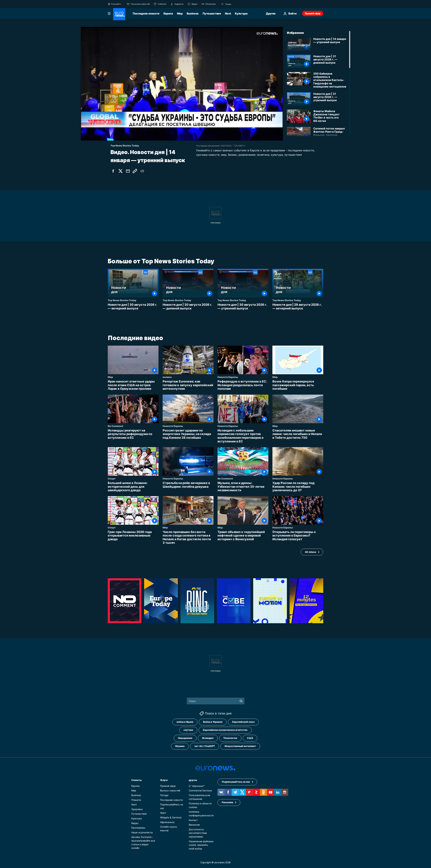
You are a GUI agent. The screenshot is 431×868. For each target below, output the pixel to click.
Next (228, 13)
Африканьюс (167, 822)
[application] (182, 84)
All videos (310, 551)
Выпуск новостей (170, 790)
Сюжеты (136, 780)
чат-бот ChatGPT (204, 746)
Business (192, 13)
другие (193, 780)
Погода (164, 795)
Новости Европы (228, 377)
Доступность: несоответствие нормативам (198, 833)
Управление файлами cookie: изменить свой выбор (201, 845)
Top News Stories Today (122, 300)
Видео (134, 823)
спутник (188, 729)
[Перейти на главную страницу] (119, 14)
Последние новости (146, 13)
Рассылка (227, 802)
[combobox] (239, 4)
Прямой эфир (313, 13)
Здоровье (137, 809)
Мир (180, 13)
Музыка (180, 746)
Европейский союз (243, 721)
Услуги (164, 780)
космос (167, 377)
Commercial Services (200, 790)
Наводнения (185, 738)
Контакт (193, 820)
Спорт (111, 478)
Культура (241, 13)
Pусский (115, 4)
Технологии (230, 738)
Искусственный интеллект (240, 746)
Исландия (207, 738)
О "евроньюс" (197, 785)
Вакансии (194, 824)
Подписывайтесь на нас (236, 781)
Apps (163, 812)
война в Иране (185, 721)
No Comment (115, 426)
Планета (136, 799)
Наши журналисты (142, 832)
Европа (168, 13)
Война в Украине (212, 721)
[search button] (222, 4)
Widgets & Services (170, 817)
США (250, 738)
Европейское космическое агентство (225, 729)
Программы (138, 827)
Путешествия (212, 13)
